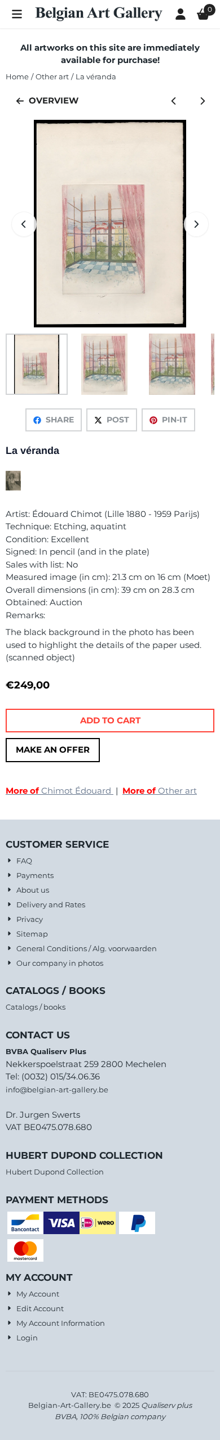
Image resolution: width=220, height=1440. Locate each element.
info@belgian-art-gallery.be (57, 1089)
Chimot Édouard (59, 790)
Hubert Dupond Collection (55, 1171)
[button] (17, 14)
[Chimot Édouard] (13, 487)
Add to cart (110, 720)
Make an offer (53, 749)
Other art (159, 790)
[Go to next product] (203, 101)
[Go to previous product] (174, 101)
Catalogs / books (35, 1006)
